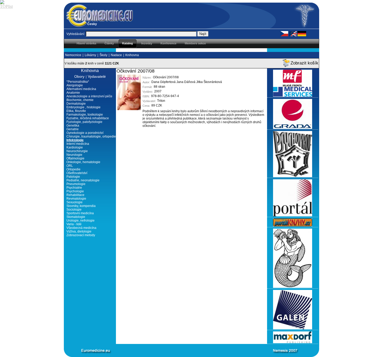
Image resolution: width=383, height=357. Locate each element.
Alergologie (74, 85)
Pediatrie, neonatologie (83, 180)
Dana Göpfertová (163, 82)
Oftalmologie (75, 158)
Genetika (72, 125)
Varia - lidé (74, 224)
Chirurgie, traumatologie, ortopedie (91, 136)
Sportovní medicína (80, 213)
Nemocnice (73, 55)
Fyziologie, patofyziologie (84, 122)
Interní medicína (77, 144)
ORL (69, 166)
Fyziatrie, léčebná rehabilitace (87, 118)
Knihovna (132, 55)
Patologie (73, 176)
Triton (161, 101)
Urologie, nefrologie (80, 220)
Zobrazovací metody (80, 235)
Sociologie (74, 209)
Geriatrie (72, 129)
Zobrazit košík (304, 63)
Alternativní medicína (81, 89)
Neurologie (74, 155)
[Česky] (284, 33)
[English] (293, 33)
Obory (79, 76)
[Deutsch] (302, 33)
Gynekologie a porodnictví (84, 133)
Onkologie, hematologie (83, 162)
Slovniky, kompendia (81, 206)
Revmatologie (76, 198)
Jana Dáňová (185, 82)
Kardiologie (74, 147)
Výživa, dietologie (78, 231)
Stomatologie (75, 217)
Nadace (116, 55)
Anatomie (73, 92)
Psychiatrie (74, 187)
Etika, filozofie (76, 111)
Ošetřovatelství (76, 173)
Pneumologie (75, 184)
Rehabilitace (75, 195)
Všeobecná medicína (81, 228)
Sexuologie (74, 202)
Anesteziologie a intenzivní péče (89, 96)
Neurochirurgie (77, 151)
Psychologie (75, 191)
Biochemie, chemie (80, 100)
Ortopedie (73, 169)
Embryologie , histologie (83, 107)
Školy (103, 55)
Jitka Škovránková (209, 82)
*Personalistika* (77, 82)
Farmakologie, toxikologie (84, 114)
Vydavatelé (97, 76)
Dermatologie (76, 103)
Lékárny (90, 55)
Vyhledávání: (75, 34)
